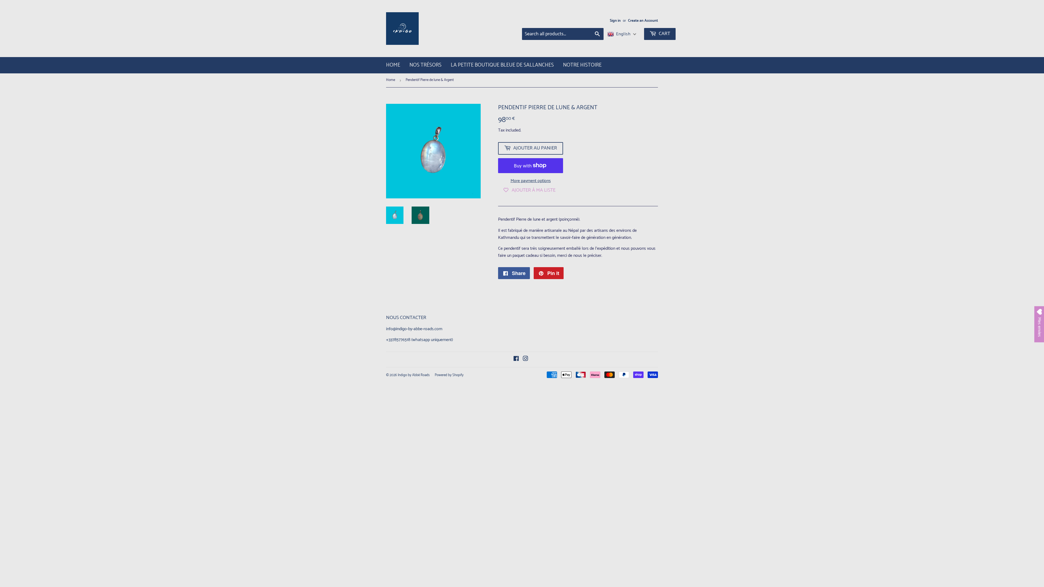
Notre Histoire (582, 65)
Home (393, 65)
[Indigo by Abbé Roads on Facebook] (516, 359)
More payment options (531, 181)
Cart (664, 34)
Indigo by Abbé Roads (414, 375)
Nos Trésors (425, 65)
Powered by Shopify (449, 375)
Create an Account (643, 21)
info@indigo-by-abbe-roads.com (414, 329)
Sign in (615, 21)
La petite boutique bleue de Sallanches (502, 65)
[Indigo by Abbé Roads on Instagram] (525, 359)
